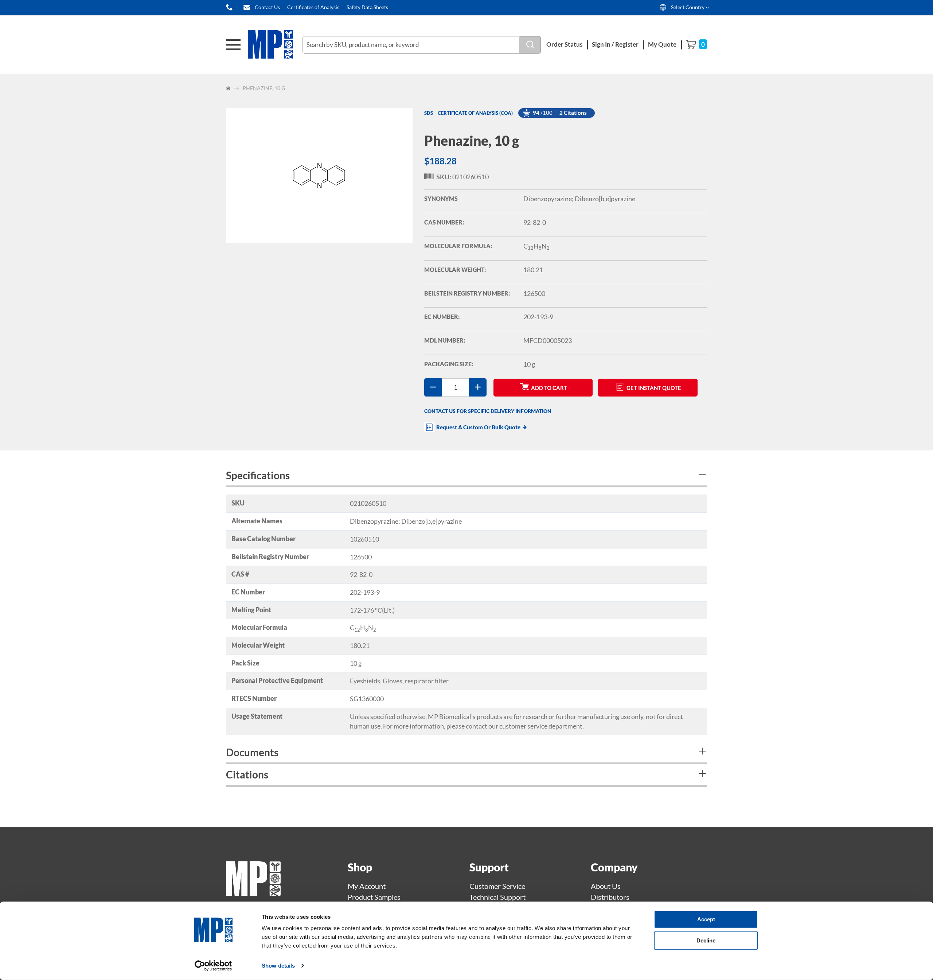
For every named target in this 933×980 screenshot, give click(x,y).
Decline (705, 940)
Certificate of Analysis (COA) (475, 113)
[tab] (466, 476)
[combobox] (421, 45)
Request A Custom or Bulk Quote (478, 427)
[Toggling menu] (233, 44)
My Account (367, 886)
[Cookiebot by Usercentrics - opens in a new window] (213, 965)
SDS (428, 113)
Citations (247, 774)
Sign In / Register (615, 44)
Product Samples (374, 897)
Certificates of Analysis (313, 7)
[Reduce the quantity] (433, 387)
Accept (706, 919)
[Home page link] (253, 893)
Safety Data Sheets (367, 7)
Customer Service (497, 886)
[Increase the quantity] (478, 387)
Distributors (610, 897)
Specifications (258, 475)
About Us (606, 886)
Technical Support (497, 897)
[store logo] (275, 44)
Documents (252, 752)
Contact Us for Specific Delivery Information (487, 411)
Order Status (564, 44)
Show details (278, 966)
